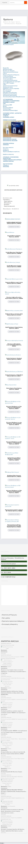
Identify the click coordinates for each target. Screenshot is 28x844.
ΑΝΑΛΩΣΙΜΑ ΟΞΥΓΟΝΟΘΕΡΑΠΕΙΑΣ (11, 100)
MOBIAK (9, 666)
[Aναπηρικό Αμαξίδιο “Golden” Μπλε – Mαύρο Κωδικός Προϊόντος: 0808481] (14, 744)
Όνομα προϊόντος (8, 201)
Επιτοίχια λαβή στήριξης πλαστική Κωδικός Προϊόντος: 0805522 (14, 345)
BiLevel (5, 106)
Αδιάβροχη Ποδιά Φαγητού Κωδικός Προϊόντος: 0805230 (14, 476)
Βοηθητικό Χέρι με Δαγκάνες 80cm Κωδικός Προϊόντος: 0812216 (14, 314)
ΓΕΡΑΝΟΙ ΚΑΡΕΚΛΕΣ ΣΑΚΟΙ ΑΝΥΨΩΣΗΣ (12, 159)
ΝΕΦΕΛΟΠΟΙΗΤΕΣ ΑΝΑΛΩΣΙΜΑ (10, 140)
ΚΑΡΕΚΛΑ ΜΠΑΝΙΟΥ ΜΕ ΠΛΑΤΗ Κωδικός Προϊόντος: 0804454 (14, 223)
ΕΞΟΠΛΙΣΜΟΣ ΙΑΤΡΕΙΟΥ (8, 117)
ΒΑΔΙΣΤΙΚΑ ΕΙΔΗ (7, 158)
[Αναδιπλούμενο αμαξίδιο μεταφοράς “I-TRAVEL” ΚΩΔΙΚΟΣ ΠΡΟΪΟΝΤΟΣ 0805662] (14, 662)
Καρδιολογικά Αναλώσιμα (10, 94)
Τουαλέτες (6, 149)
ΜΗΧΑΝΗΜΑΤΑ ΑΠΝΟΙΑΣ (9, 102)
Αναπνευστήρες (7, 109)
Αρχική (13, 22)
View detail (3, 653)
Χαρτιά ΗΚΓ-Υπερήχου (8, 83)
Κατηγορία (6, 204)
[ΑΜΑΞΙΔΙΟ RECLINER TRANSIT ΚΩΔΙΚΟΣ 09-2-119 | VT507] (14, 802)
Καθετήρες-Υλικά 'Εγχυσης (10, 92)
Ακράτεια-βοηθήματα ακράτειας (11, 151)
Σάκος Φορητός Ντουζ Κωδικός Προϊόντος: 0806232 (14, 388)
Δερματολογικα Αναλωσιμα (10, 85)
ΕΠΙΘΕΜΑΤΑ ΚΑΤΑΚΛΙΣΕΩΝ (9, 120)
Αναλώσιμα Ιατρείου (10, 23)
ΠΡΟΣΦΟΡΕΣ (6, 166)
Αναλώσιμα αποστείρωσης (10, 95)
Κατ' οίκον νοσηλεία (8, 147)
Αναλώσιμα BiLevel (8, 107)
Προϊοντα (18, 22)
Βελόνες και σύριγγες (8, 70)
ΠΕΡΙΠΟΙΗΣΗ (6, 144)
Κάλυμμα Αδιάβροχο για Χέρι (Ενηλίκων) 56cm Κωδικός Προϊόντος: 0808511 (14, 407)
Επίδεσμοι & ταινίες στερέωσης (11, 88)
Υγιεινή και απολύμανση (9, 77)
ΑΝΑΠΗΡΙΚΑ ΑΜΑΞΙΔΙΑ (8, 161)
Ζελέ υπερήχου (7, 91)
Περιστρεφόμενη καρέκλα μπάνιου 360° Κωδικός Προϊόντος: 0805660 (14, 510)
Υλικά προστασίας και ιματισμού (11, 81)
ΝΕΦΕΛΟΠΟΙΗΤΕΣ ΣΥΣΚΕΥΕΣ (10, 139)
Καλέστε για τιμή (14, 226)
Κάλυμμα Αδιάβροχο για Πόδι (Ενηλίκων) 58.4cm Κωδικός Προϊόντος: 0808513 (14, 491)
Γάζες (4, 84)
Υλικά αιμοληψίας (8, 79)
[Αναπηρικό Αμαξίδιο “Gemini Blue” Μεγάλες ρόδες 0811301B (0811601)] (14, 684)
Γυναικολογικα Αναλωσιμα (10, 80)
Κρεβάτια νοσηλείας (8, 154)
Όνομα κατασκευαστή (9, 206)
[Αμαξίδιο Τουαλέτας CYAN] (14, 647)
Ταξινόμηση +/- (6, 199)
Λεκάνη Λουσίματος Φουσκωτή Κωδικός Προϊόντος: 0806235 (14, 359)
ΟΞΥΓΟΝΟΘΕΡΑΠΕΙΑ (8, 99)
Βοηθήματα (6, 150)
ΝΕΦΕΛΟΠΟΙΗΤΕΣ (7, 138)
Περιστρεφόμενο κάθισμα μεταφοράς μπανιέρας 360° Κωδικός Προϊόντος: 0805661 (14, 526)
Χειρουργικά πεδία (8, 87)
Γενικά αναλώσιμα (8, 76)
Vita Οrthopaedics (11, 806)
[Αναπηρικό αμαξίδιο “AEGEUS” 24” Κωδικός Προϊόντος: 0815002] (14, 724)
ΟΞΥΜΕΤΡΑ (5, 116)
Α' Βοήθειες (6, 165)
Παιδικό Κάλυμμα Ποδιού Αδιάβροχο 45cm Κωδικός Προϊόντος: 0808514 (14, 459)
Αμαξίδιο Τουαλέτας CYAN (7, 645)
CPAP (4, 103)
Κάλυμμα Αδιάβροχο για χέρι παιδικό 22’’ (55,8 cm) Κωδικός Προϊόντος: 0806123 (14, 423)
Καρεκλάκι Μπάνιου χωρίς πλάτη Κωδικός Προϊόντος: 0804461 (14, 283)
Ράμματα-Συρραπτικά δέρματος (11, 74)
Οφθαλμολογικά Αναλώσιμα (10, 72)
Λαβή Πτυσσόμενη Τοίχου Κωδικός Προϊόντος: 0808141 (14, 328)
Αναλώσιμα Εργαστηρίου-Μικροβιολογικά (14, 96)
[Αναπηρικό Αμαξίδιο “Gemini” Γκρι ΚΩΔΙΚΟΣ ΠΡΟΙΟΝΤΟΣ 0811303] (14, 822)
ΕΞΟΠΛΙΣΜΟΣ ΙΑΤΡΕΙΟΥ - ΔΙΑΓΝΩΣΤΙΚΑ (12, 113)
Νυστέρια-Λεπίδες (7, 69)
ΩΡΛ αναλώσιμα (7, 89)
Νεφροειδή (6, 68)
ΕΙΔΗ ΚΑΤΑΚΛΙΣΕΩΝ (8, 164)
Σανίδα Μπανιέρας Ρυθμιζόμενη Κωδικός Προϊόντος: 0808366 (14, 253)
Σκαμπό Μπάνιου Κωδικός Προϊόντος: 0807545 (14, 236)
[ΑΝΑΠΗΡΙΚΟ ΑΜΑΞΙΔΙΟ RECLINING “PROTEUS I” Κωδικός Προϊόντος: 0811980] (14, 782)
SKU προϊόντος (7, 203)
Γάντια (5, 73)
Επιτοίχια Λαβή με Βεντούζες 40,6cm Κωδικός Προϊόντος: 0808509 (14, 298)
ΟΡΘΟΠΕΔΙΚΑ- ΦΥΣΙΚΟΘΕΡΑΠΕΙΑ (11, 157)
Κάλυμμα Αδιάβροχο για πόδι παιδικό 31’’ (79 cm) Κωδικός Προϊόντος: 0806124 (14, 443)
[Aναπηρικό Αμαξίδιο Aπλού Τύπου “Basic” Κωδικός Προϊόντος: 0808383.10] (14, 764)
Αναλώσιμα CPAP (7, 105)
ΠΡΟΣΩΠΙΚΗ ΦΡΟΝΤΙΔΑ (8, 143)
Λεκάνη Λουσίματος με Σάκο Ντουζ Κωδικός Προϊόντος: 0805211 (14, 375)
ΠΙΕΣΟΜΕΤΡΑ (6, 114)
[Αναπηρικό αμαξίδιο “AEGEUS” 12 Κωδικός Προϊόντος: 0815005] (14, 704)
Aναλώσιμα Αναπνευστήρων (10, 110)
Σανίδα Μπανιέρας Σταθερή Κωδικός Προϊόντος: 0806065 (14, 266)
